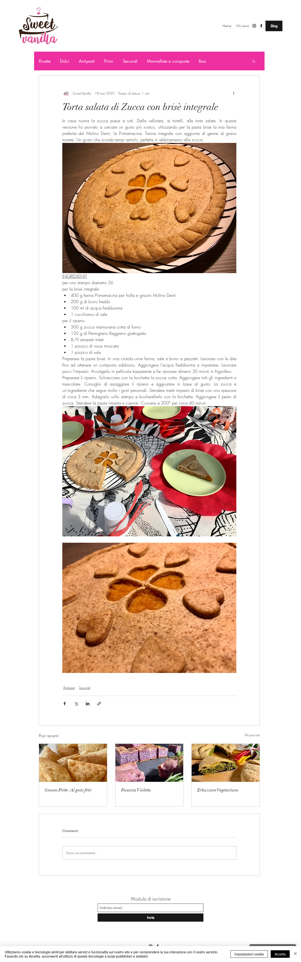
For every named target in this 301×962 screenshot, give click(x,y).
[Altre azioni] (233, 93)
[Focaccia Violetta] (149, 763)
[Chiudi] (295, 954)
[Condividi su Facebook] (64, 703)
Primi (108, 61)
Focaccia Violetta (136, 790)
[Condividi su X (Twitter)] (76, 703)
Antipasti (87, 61)
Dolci (64, 61)
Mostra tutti (252, 735)
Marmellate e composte (168, 61)
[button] (254, 61)
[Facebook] (261, 25)
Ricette (45, 61)
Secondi (130, 61)
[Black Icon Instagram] (254, 25)
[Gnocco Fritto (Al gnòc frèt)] (73, 763)
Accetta (280, 954)
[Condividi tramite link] (99, 703)
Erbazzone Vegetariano (217, 790)
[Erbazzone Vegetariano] (226, 763)
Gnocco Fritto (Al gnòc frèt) (68, 790)
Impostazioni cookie (249, 954)
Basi (202, 61)
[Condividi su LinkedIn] (87, 703)
